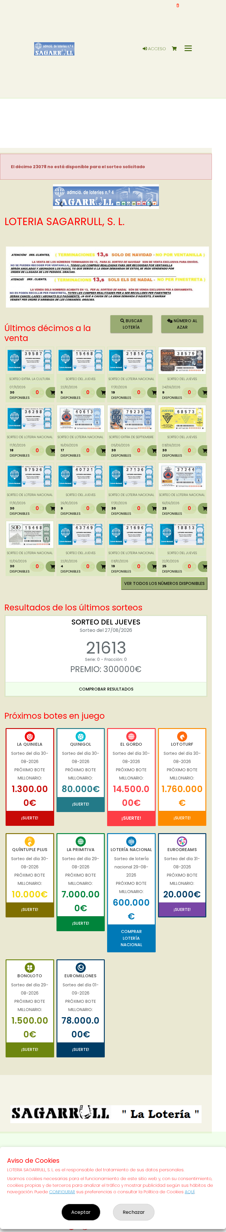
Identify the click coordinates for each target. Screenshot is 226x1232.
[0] (177, 48)
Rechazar (134, 1212)
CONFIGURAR (62, 1192)
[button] (61, 204)
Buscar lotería (132, 324)
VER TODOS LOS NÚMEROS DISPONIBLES (164, 583)
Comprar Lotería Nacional (131, 938)
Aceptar (81, 1212)
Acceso (156, 49)
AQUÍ (190, 1192)
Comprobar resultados (106, 689)
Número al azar (184, 324)
